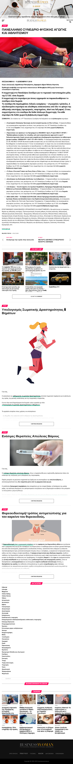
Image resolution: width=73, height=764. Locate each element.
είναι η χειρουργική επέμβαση (23, 544)
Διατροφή (5, 613)
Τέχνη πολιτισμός (7, 663)
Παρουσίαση (6, 645)
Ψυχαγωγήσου (6, 671)
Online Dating (6, 594)
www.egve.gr (6, 229)
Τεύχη (4, 660)
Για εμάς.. (33, 753)
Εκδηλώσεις (6, 615)
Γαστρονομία (6, 607)
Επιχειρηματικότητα (8, 624)
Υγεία (3, 667)
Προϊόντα (5, 650)
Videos (4, 598)
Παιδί (3, 643)
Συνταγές (5, 658)
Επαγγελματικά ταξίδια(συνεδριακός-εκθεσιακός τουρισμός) (21, 619)
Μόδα (3, 635)
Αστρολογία (5, 600)
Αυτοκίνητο (5, 602)
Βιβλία (4, 604)
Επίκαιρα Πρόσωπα (8, 622)
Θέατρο (4, 630)
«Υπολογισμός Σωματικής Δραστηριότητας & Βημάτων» (21, 405)
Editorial (4, 587)
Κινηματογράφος (7, 632)
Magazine (5, 591)
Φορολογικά (6, 669)
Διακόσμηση (6, 611)
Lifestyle (4, 589)
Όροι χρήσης (13, 753)
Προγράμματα (6, 647)
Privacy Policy (24, 753)
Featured (16, 233)
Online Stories (6, 596)
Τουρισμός (5, 665)
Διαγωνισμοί (6, 609)
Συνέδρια (5, 654)
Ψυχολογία (5, 673)
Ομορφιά (4, 641)
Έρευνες (4, 626)
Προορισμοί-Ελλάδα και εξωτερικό (13, 652)
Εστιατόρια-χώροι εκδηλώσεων (12, 628)
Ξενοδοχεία (5, 637)
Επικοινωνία (60, 753)
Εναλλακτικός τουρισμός (10, 617)
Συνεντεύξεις (6, 656)
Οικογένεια (5, 639)
